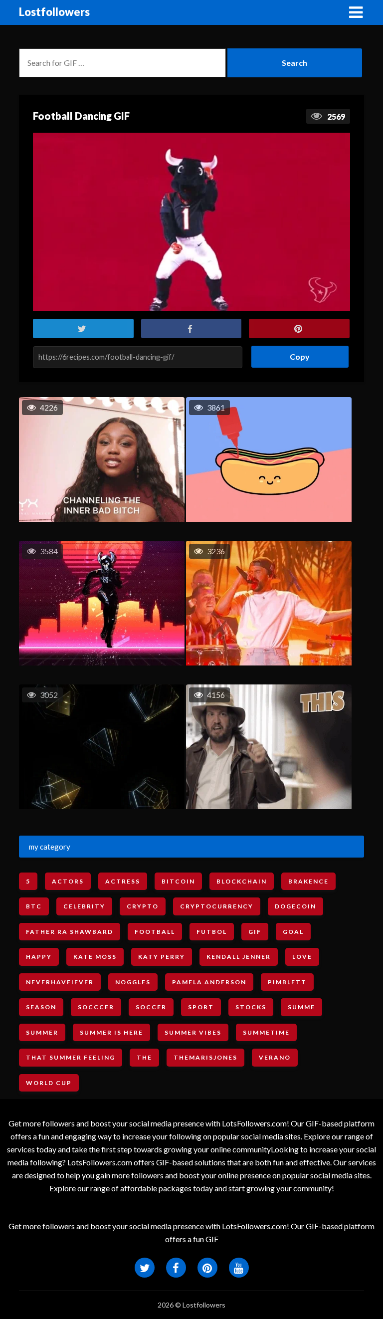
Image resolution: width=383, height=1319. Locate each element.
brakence (308, 881)
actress (122, 881)
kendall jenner (238, 956)
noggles (133, 982)
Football (155, 931)
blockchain (241, 881)
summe (301, 1007)
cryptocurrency (216, 906)
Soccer (151, 1007)
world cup (49, 1083)
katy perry (161, 956)
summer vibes (193, 1032)
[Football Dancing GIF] (191, 222)
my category (49, 846)
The (144, 1057)
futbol (211, 931)
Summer (42, 1032)
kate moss (95, 956)
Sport (201, 1007)
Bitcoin (178, 881)
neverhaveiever (60, 982)
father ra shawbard (69, 931)
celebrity (84, 906)
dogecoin (295, 906)
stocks (250, 1007)
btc (34, 906)
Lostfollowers (54, 11)
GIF (254, 931)
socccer (96, 1007)
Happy (39, 956)
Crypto (143, 906)
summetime (266, 1032)
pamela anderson (209, 982)
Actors (68, 881)
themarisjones (205, 1057)
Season (41, 1007)
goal (293, 931)
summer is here (111, 1032)
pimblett (287, 982)
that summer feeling (70, 1057)
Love (302, 956)
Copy (296, 353)
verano (275, 1057)
